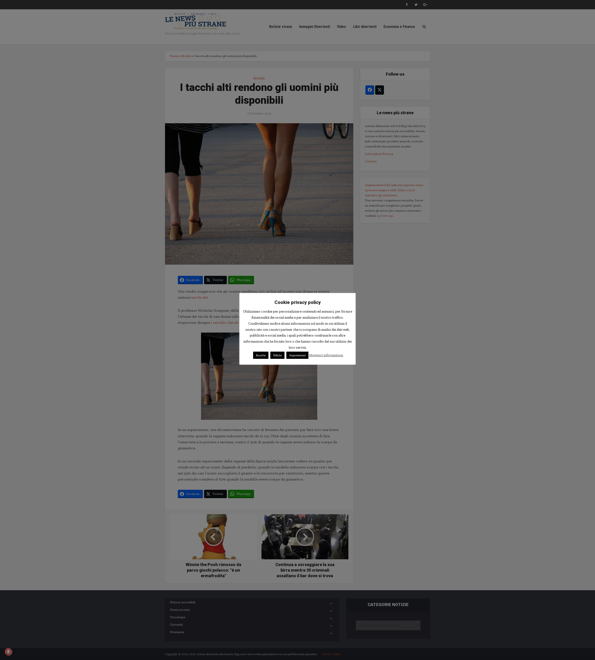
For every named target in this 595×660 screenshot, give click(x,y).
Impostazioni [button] (297, 355)
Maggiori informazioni (326, 355)
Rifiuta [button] (277, 355)
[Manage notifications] (8, 651)
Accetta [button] (261, 355)
